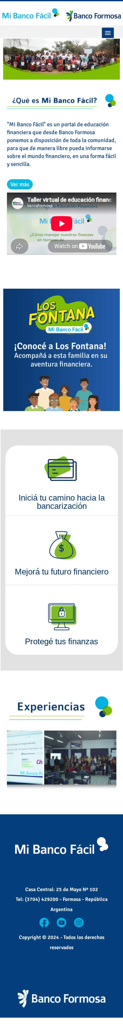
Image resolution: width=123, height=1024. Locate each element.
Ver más (19, 184)
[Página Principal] (61, 14)
